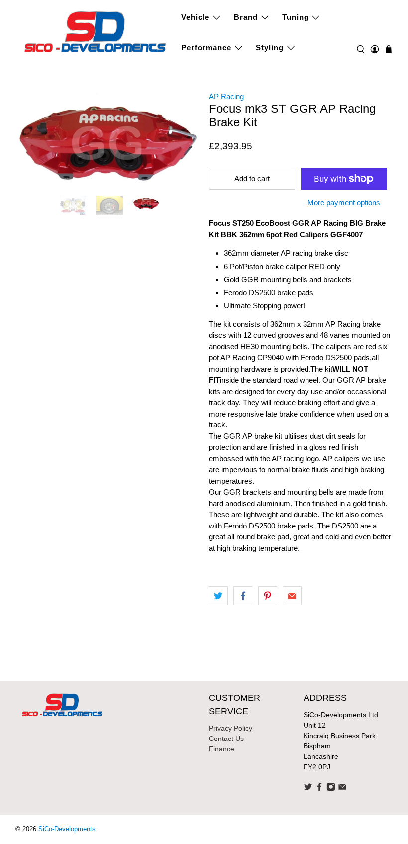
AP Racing (226, 96)
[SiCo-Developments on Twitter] (308, 789)
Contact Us (226, 738)
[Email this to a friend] (292, 595)
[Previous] (31, 160)
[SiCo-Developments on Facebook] (319, 789)
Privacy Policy (230, 728)
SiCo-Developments (67, 829)
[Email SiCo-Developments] (342, 789)
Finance (221, 749)
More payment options (343, 202)
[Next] (183, 160)
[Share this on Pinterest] (267, 595)
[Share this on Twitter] (218, 595)
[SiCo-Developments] (95, 30)
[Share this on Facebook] (242, 595)
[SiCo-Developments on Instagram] (330, 789)
